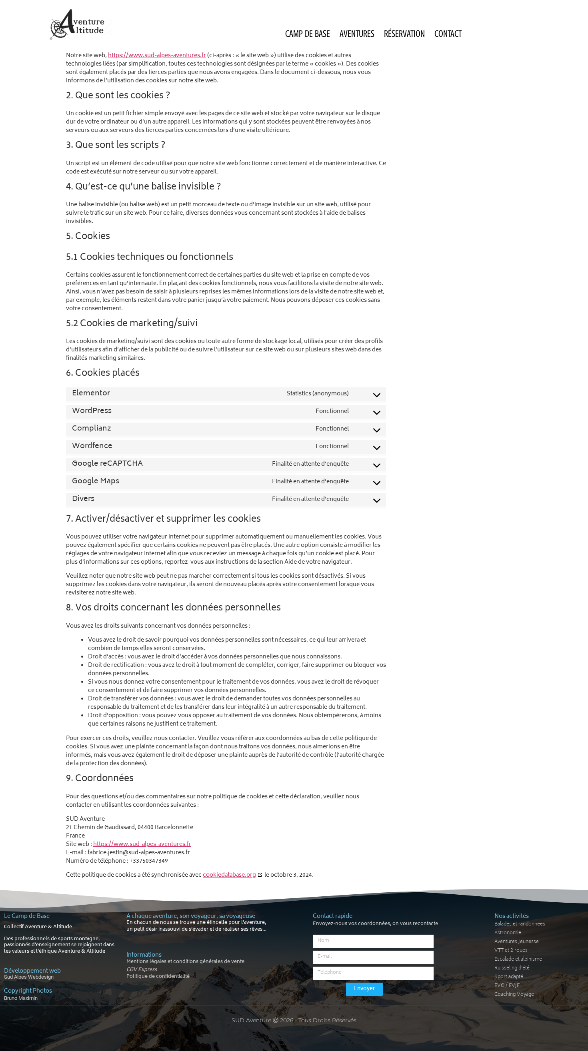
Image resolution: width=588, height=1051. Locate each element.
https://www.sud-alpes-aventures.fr (157, 56)
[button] (215, 969)
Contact (448, 33)
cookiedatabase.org (229, 875)
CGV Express (141, 970)
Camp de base (307, 33)
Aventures (357, 33)
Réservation (404, 33)
